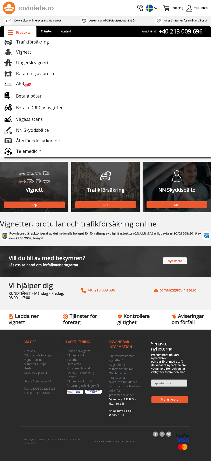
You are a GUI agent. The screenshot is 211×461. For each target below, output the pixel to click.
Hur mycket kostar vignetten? (121, 358)
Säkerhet (73, 360)
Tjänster (46, 31)
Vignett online (33, 360)
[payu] (182, 435)
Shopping (177, 8)
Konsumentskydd (78, 368)
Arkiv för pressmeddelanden (122, 393)
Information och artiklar (125, 386)
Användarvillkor (103, 441)
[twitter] (168, 434)
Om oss (29, 351)
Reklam (29, 368)
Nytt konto (175, 261)
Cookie (71, 377)
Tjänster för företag (37, 355)
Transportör (117, 378)
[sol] (93, 391)
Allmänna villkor (77, 355)
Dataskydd (74, 364)
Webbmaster (117, 373)
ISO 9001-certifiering (80, 373)
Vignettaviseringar (121, 369)
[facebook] (156, 434)
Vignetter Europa (35, 364)
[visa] (182, 440)
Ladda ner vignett (78, 351)
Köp (34, 205)
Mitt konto (201, 8)
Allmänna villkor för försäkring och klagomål (83, 383)
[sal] (75, 391)
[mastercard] (182, 446)
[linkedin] (162, 434)
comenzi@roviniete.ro (177, 290)
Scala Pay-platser (35, 373)
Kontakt (66, 31)
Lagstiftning (117, 365)
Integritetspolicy (122, 441)
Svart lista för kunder (123, 382)
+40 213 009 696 (181, 31)
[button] (153, 7)
